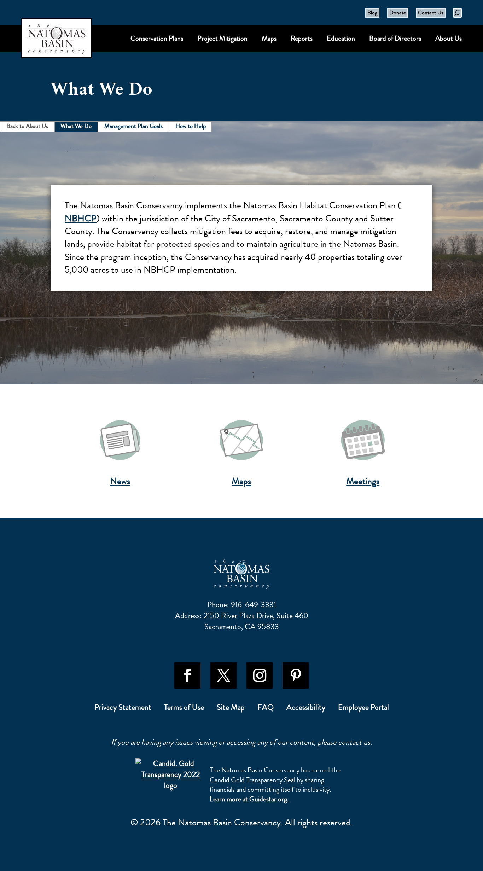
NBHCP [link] (81, 218)
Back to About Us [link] (27, 126)
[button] (187, 675)
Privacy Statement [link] (122, 709)
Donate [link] (397, 12)
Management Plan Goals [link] (133, 126)
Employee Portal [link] (363, 709)
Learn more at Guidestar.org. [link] (249, 799)
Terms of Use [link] (184, 709)
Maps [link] (241, 481)
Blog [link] (372, 12)
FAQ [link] (265, 709)
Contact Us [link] (430, 12)
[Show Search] (457, 13)
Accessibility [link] (305, 709)
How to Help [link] (190, 126)
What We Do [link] (76, 126)
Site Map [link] (231, 709)
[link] (241, 574)
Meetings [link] (362, 481)
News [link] (120, 481)
